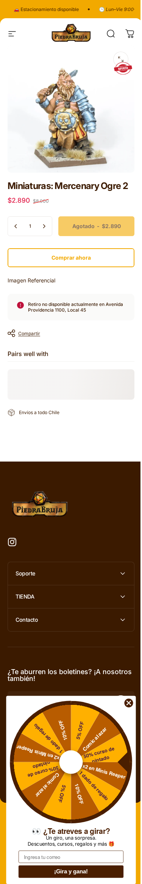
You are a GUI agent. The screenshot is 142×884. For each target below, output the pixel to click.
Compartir (29, 333)
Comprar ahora (71, 257)
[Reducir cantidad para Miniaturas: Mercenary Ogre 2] (16, 226)
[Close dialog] (128, 703)
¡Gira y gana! (71, 871)
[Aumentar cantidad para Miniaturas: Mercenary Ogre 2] (44, 226)
